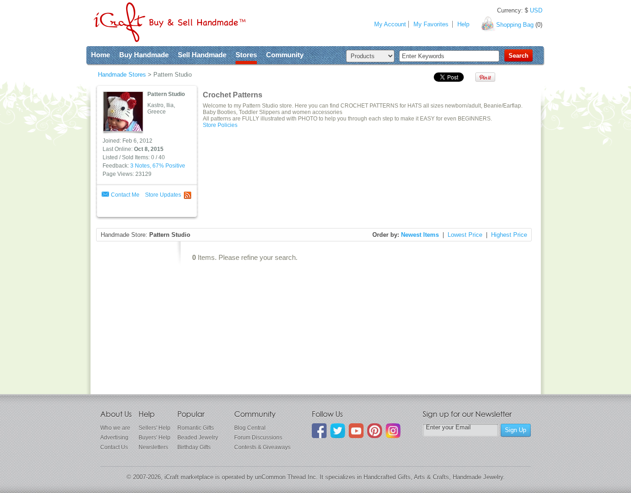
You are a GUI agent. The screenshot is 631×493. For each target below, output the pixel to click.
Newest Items (420, 234)
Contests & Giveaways (262, 447)
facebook (319, 430)
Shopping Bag (515, 24)
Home (100, 55)
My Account (390, 24)
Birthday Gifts (194, 447)
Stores (246, 55)
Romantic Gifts (195, 428)
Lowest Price (465, 234)
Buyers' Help (154, 437)
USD (536, 10)
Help (463, 24)
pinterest (374, 430)
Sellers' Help (154, 428)
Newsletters (153, 447)
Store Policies (220, 125)
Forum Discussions (258, 437)
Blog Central (250, 428)
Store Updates (163, 195)
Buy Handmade (144, 55)
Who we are (115, 428)
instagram (393, 430)
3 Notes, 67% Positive (157, 165)
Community (284, 55)
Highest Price (509, 234)
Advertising (114, 437)
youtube (356, 430)
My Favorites (431, 24)
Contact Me (125, 195)
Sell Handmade (202, 55)
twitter (337, 430)
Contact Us (114, 447)
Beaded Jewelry (197, 437)
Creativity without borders (170, 22)
